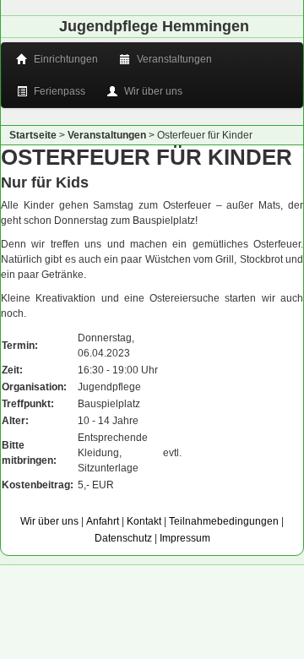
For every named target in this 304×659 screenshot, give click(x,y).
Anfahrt (102, 521)
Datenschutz (123, 538)
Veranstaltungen (173, 59)
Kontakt (144, 521)
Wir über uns (152, 91)
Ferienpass (58, 91)
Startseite (33, 135)
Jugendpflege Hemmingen (154, 26)
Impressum (185, 538)
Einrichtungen (64, 59)
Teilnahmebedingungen (224, 521)
